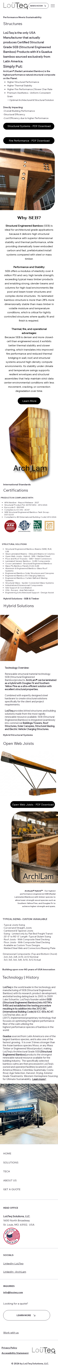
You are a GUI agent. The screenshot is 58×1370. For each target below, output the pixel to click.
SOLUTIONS (10, 1162)
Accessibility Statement (15, 1353)
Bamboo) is (24, 719)
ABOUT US (10, 1180)
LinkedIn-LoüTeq (13, 1263)
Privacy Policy (9, 1347)
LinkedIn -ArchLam (14, 1271)
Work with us (11, 1332)
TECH (6, 1171)
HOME (7, 1153)
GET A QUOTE (11, 1189)
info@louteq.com (13, 1292)
